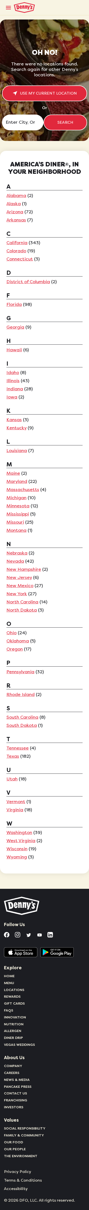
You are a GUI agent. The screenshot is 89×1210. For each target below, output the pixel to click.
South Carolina (22, 717)
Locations (14, 990)
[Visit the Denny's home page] (22, 906)
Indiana (14, 389)
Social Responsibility (24, 1128)
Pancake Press (17, 1087)
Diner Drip (13, 1038)
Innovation (15, 1017)
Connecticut (19, 259)
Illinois (13, 380)
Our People (15, 1149)
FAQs (8, 1010)
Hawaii (14, 350)
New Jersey (19, 577)
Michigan (16, 497)
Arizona (14, 212)
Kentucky (16, 428)
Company (13, 1066)
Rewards (12, 996)
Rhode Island (20, 694)
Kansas (14, 419)
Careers (11, 1073)
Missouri (15, 522)
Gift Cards (14, 1003)
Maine (13, 473)
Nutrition (13, 1024)
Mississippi (17, 514)
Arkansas (16, 220)
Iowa (11, 397)
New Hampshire (23, 569)
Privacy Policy (17, 1171)
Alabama (16, 195)
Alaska (13, 203)
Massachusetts (22, 489)
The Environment (20, 1156)
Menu (9, 983)
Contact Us (15, 1093)
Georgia (15, 327)
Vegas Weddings (19, 1045)
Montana (16, 530)
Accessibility (16, 1188)
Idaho (12, 372)
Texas (12, 756)
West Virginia (20, 840)
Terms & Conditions (23, 1180)
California (16, 242)
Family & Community (24, 1135)
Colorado (16, 251)
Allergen (12, 1031)
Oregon (14, 649)
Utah (12, 779)
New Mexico (19, 585)
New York (16, 593)
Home (9, 976)
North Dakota (21, 610)
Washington (19, 832)
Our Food (13, 1142)
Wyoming (16, 857)
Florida (14, 304)
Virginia (14, 810)
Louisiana (16, 450)
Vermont (15, 801)
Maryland (16, 481)
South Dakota (21, 725)
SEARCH (65, 122)
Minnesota (17, 506)
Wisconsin (16, 849)
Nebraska (16, 553)
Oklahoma (17, 641)
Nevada (15, 561)
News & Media (17, 1080)
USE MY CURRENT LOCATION (48, 93)
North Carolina (22, 602)
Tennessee (17, 748)
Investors (13, 1107)
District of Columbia (28, 281)
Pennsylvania (20, 671)
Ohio (11, 632)
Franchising (15, 1100)
